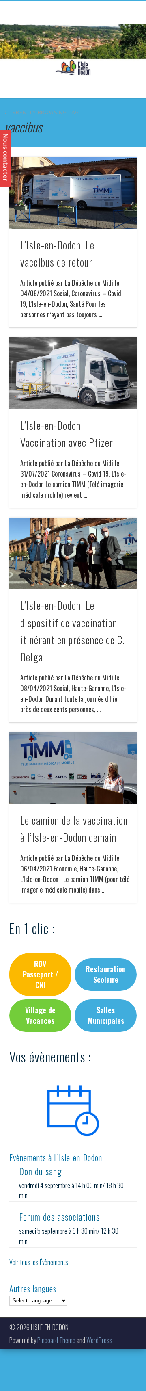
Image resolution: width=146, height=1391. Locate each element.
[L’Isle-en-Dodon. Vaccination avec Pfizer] (73, 373)
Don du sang (40, 1171)
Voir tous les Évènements (38, 1262)
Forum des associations (59, 1216)
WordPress (99, 1340)
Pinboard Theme (56, 1340)
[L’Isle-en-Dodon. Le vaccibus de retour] (73, 193)
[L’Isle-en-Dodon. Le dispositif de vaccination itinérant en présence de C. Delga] (73, 553)
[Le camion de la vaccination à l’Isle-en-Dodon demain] (73, 768)
